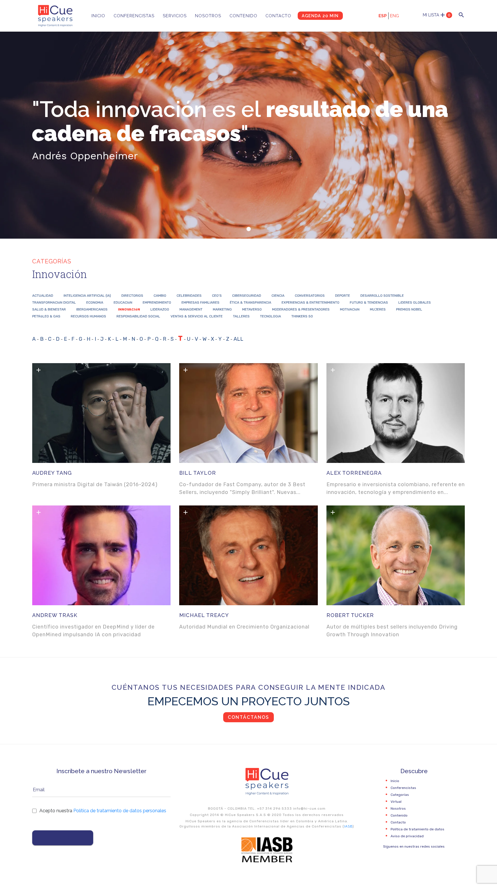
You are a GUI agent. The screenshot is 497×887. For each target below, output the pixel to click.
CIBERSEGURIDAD (246, 296)
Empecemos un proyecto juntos (249, 701)
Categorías (400, 795)
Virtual (396, 802)
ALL (238, 339)
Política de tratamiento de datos (417, 829)
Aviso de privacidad (407, 836)
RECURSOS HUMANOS (88, 316)
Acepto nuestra (102, 810)
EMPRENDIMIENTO (157, 302)
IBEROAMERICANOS (92, 309)
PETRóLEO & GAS (46, 316)
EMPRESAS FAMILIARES (200, 302)
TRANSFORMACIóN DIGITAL (54, 302)
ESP (383, 15)
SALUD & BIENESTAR (49, 309)
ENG (394, 15)
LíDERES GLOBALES (414, 302)
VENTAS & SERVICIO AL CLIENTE (197, 316)
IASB (348, 826)
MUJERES (378, 309)
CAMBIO (160, 296)
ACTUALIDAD (42, 296)
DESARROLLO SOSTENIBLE (382, 296)
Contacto (278, 15)
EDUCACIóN (123, 302)
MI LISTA (436, 15)
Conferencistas (134, 15)
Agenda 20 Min (320, 15)
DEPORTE (342, 296)
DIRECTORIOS (132, 296)
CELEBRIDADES (189, 296)
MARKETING (222, 309)
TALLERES (241, 316)
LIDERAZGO (159, 309)
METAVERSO (252, 309)
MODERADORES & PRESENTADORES (301, 309)
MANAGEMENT (190, 309)
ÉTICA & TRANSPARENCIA (250, 302)
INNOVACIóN (129, 309)
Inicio (98, 15)
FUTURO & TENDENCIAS (369, 302)
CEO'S (217, 296)
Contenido (243, 15)
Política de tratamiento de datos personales (119, 810)
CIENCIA (278, 296)
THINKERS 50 (302, 316)
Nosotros (208, 15)
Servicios (175, 15)
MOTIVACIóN (350, 309)
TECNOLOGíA (270, 316)
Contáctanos (248, 717)
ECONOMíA (94, 302)
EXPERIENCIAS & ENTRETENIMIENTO (310, 302)
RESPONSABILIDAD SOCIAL (138, 316)
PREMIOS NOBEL (409, 309)
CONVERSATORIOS (310, 296)
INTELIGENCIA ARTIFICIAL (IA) (87, 296)
